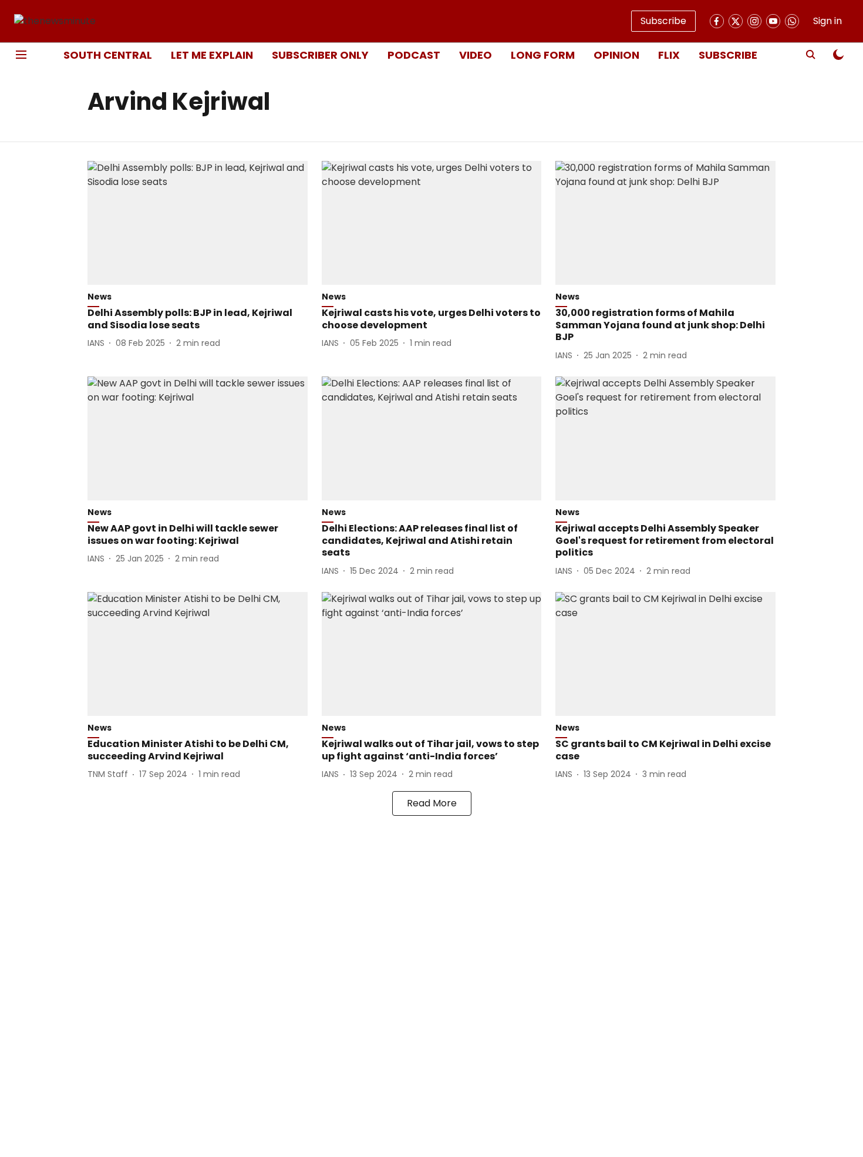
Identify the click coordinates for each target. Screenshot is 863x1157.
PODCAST (413, 55)
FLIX (669, 55)
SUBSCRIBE (728, 55)
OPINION (616, 55)
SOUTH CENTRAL (107, 55)
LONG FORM (543, 55)
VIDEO (475, 55)
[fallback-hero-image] (197, 223)
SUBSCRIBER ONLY (320, 55)
